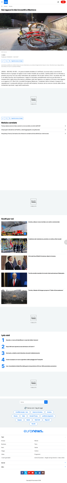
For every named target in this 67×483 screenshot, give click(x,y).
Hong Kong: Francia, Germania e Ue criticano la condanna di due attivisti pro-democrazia (25, 133)
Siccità (33, 423)
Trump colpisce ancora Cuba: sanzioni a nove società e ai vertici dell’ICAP (20, 126)
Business (3, 444)
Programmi (37, 454)
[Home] (1, 6)
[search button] (46, 402)
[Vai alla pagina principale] (6, 2)
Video (2, 454)
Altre (2, 467)
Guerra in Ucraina (37, 412)
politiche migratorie (47, 416)
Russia (15, 416)
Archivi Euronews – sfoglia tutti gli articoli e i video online (49, 457)
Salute (28, 420)
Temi (2, 437)
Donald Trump (34, 416)
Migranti (47, 420)
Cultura (36, 451)
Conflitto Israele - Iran (22, 412)
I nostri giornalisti (5, 457)
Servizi (3, 462)
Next (2, 447)
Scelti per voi (7, 219)
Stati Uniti (37, 420)
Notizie (5, 6)
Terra (35, 444)
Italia (23, 416)
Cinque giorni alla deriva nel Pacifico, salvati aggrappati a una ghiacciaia (20, 129)
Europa (3, 440)
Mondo (10, 6)
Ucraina (49, 412)
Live (63, 2)
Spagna (19, 420)
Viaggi (3, 451)
